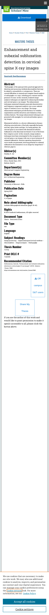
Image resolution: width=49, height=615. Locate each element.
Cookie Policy (29, 593)
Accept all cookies (24, 601)
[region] (24, 593)
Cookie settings (14, 590)
